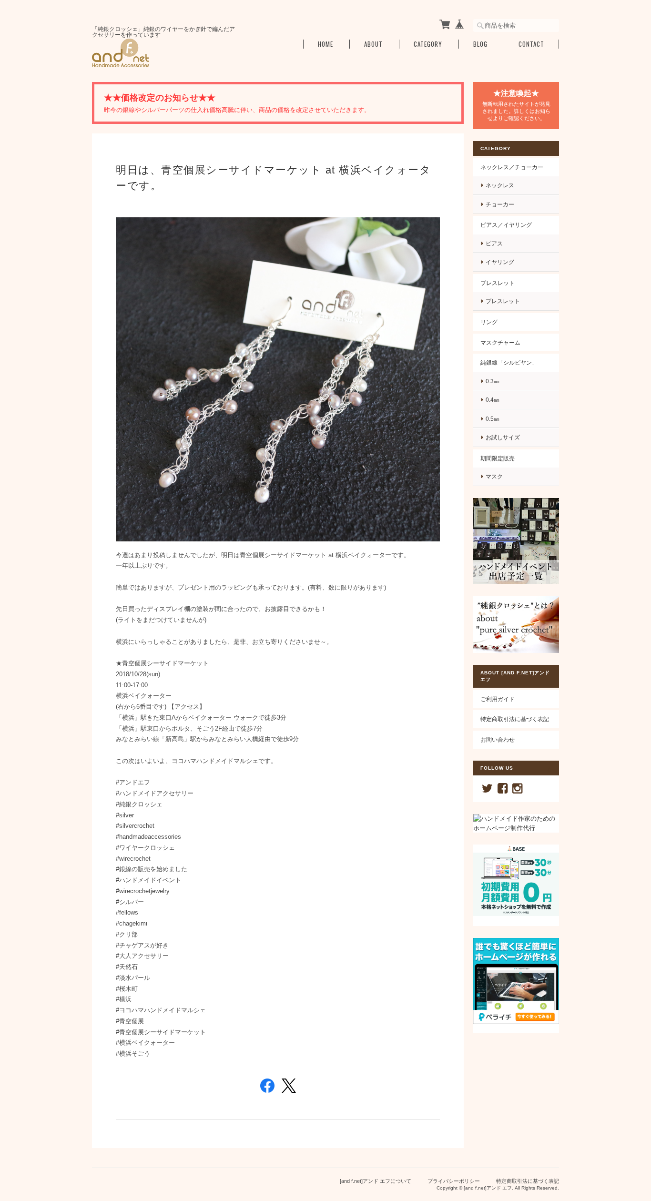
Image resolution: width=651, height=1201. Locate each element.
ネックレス (500, 185)
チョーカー (500, 204)
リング (489, 322)
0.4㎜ (492, 400)
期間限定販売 (497, 458)
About (373, 44)
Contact (531, 44)
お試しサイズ (503, 437)
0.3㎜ (492, 381)
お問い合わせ (497, 739)
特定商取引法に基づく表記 (514, 719)
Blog (480, 44)
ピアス (494, 243)
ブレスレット (497, 283)
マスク (494, 476)
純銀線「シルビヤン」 (509, 362)
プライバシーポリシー (453, 1181)
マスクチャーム (500, 342)
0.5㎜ (492, 419)
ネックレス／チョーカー (511, 167)
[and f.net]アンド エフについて (375, 1181)
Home (325, 44)
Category (428, 44)
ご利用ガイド (497, 699)
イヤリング (500, 262)
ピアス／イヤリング (506, 225)
